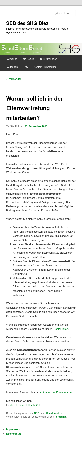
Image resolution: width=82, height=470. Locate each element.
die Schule (28, 58)
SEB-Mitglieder (48, 58)
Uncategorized (54, 413)
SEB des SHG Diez (27, 23)
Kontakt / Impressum (45, 66)
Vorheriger (13, 79)
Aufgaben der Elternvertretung (57, 392)
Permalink (60, 416)
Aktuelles (12, 58)
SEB (36, 413)
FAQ (25, 66)
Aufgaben (12, 66)
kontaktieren (61, 329)
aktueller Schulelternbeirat (25, 405)
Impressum (13, 429)
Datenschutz (13, 433)
